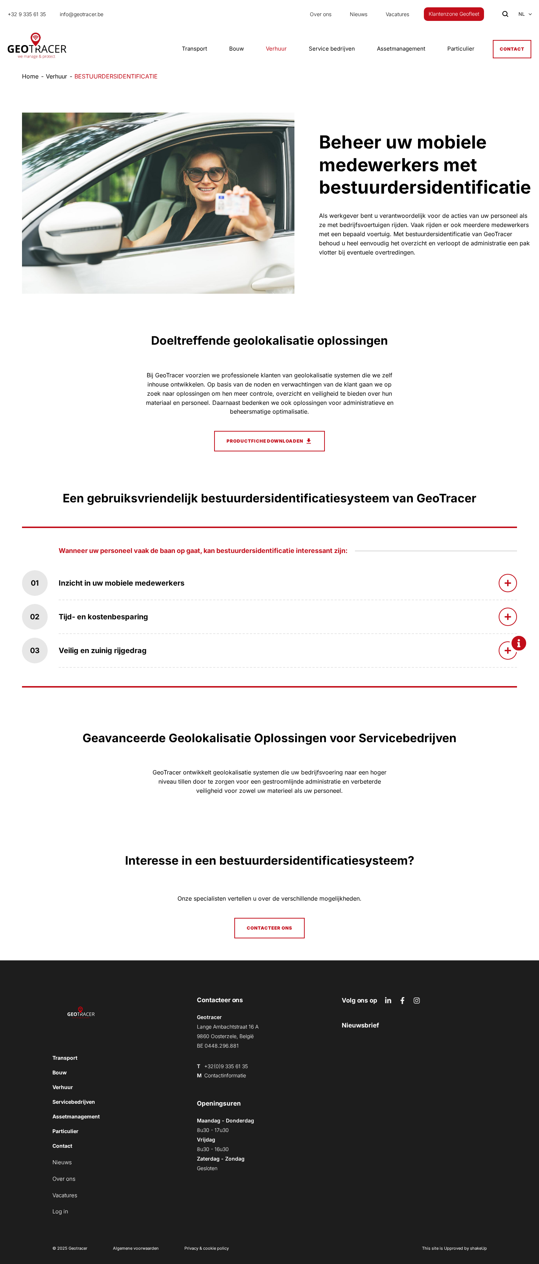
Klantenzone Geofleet (454, 14)
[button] (521, 14)
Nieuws (358, 14)
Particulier (460, 48)
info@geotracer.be (81, 14)
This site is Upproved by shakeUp (454, 1248)
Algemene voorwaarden (136, 1248)
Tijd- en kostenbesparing (103, 616)
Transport (194, 48)
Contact (512, 49)
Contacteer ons (269, 928)
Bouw (236, 48)
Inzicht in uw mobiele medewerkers (121, 583)
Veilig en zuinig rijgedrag (103, 650)
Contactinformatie (225, 1075)
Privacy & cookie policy (206, 1248)
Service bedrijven (332, 48)
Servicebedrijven (73, 1102)
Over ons (320, 14)
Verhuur (276, 48)
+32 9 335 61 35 (27, 14)
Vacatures (397, 14)
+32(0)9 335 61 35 (226, 1066)
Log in (60, 1211)
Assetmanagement (401, 48)
